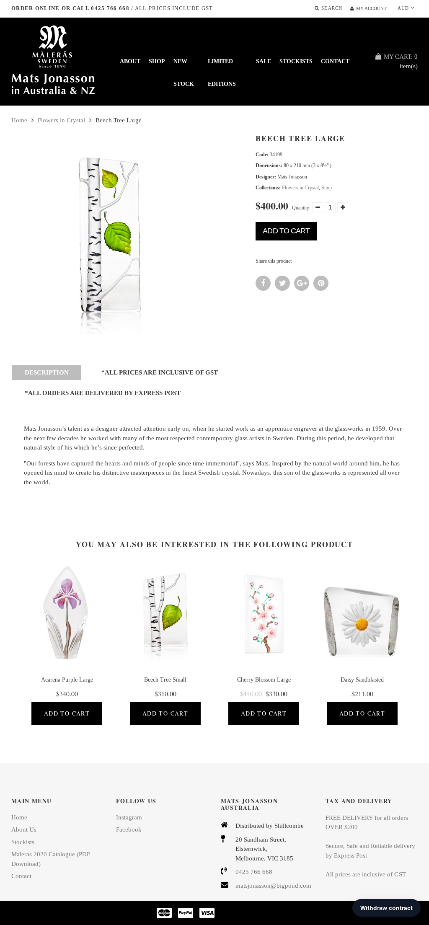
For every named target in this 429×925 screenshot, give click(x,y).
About (130, 61)
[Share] (263, 283)
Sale (263, 61)
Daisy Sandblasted (362, 680)
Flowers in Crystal (61, 120)
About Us (23, 829)
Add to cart (286, 231)
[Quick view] (79, 619)
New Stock (183, 65)
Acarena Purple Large (67, 680)
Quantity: (301, 208)
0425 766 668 (253, 871)
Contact (335, 61)
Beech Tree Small (165, 680)
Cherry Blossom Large (264, 680)
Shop (157, 61)
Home (19, 120)
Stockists (296, 61)
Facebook (129, 829)
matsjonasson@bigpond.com (273, 885)
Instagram (129, 817)
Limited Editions (222, 65)
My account (371, 8)
